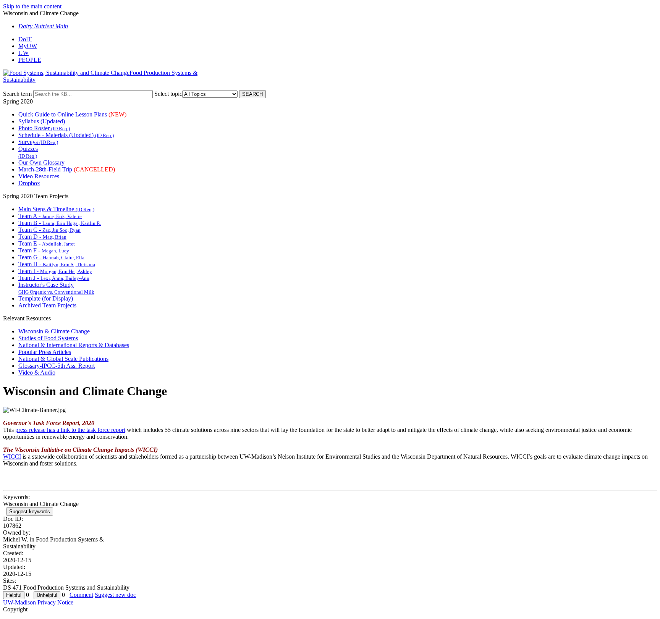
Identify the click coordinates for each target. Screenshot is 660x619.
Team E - (46, 243)
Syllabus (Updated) (41, 121)
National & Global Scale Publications (63, 359)
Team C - (49, 229)
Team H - (56, 264)
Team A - (50, 216)
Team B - (59, 223)
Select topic (168, 94)
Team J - (53, 278)
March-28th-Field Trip (66, 169)
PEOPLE (29, 60)
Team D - (42, 236)
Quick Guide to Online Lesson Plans (72, 114)
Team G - (51, 257)
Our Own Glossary (41, 162)
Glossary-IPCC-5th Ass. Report (56, 365)
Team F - (43, 250)
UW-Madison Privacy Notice (38, 602)
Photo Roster (44, 128)
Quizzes (28, 152)
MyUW (27, 46)
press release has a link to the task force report (70, 430)
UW (23, 53)
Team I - (55, 271)
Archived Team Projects (47, 305)
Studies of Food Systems (48, 338)
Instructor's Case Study (56, 288)
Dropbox (29, 183)
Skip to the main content (32, 6)
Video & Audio (36, 372)
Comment (81, 595)
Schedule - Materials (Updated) (66, 135)
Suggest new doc (115, 595)
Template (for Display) (45, 298)
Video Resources (38, 176)
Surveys (38, 142)
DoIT (25, 39)
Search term (17, 94)
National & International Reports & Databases (73, 345)
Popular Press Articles (44, 352)
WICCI (12, 456)
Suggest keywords (29, 511)
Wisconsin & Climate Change (54, 331)
